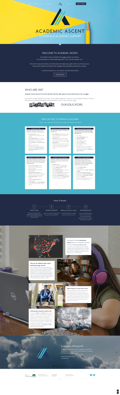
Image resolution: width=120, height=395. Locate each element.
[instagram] (91, 375)
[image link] (42, 104)
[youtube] (94, 375)
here (75, 100)
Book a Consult (81, 3)
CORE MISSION (60, 74)
